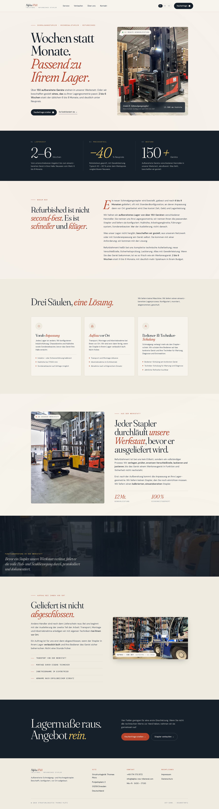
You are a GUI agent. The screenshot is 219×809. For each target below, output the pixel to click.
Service (66, 6)
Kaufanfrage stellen (42, 112)
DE (160, 6)
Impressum (166, 774)
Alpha (41, 6)
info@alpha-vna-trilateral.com (140, 779)
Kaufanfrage (182, 6)
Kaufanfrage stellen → (135, 736)
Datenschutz (167, 779)
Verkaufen (78, 6)
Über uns (91, 6)
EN (165, 6)
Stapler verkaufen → (164, 736)
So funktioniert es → (68, 112)
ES (169, 6)
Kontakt (103, 6)
